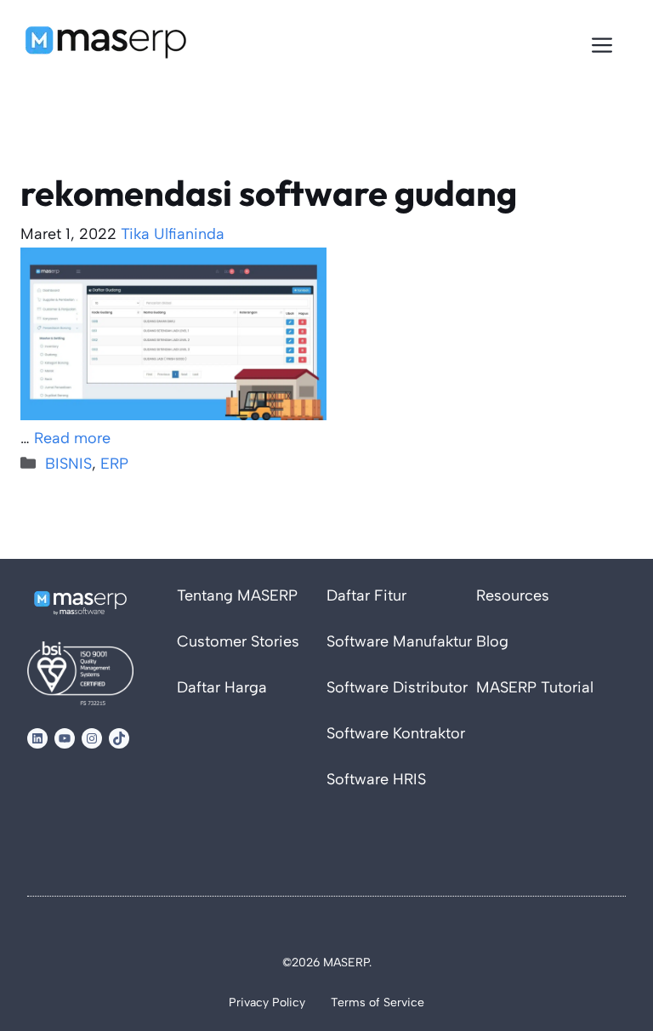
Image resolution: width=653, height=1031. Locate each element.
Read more (72, 438)
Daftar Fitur (366, 595)
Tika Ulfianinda (172, 234)
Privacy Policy (267, 1002)
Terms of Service (377, 1002)
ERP (114, 463)
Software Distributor (397, 687)
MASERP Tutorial (534, 687)
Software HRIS (376, 779)
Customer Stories (238, 641)
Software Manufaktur (399, 641)
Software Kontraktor (395, 733)
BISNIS (68, 463)
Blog (492, 641)
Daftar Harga (222, 687)
